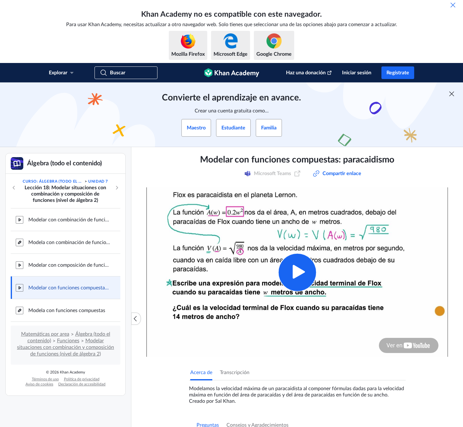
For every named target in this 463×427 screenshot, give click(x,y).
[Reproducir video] (297, 272)
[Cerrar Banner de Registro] (451, 94)
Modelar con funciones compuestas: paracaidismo (69, 287)
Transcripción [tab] (234, 372)
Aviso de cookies (39, 384)
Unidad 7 (98, 181)
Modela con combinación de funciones (69, 242)
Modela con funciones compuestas (66, 310)
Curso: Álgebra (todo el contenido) (53, 181)
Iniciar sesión (356, 72)
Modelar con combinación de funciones (69, 219)
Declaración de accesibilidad (82, 384)
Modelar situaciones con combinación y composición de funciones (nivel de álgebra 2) (65, 347)
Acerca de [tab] (201, 372)
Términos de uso (45, 379)
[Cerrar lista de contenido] (136, 318)
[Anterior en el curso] (14, 187)
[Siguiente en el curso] (117, 187)
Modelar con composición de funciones (69, 265)
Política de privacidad (82, 379)
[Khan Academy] (231, 72)
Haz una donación (306, 72)
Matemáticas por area (45, 334)
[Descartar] (453, 5)
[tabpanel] (297, 392)
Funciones (68, 340)
